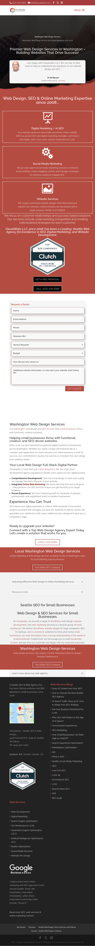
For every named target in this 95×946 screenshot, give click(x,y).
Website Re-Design (20, 855)
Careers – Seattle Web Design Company (46, 931)
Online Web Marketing (34, 484)
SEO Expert (40, 653)
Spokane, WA (16, 754)
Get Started (21, 927)
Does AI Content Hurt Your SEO (67, 688)
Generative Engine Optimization (26, 830)
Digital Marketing (19, 816)
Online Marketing (57, 40)
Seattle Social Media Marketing (67, 761)
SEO (58, 69)
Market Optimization (21, 846)
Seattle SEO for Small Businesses (47, 605)
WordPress (55, 621)
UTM (54, 784)
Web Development (20, 812)
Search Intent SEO (61, 789)
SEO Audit (57, 798)
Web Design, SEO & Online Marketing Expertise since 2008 (47, 100)
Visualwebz (21, 621)
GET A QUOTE (75, 388)
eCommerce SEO (60, 779)
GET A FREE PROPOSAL (47, 279)
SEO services (48, 429)
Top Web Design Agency (48, 530)
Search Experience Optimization (67, 743)
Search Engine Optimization (24, 821)
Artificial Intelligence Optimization (27, 838)
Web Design (27, 613)
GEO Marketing (59, 730)
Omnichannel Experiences (64, 725)
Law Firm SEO (59, 770)
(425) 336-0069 (19, 2)
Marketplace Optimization (64, 747)
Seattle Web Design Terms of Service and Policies (57, 927)
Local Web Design (29, 465)
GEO (54, 766)
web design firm (47, 469)
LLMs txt (56, 775)
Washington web (22, 429)
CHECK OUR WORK (47, 542)
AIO (53, 752)
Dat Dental (61, 81)
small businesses (68, 429)
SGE (54, 793)
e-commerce (38, 632)
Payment (31, 927)
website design (52, 628)
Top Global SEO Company (47, 567)
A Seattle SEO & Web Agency (24, 685)
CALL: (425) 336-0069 (47, 288)
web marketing (39, 625)
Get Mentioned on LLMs (22, 825)
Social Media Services (21, 851)
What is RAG (58, 756)
